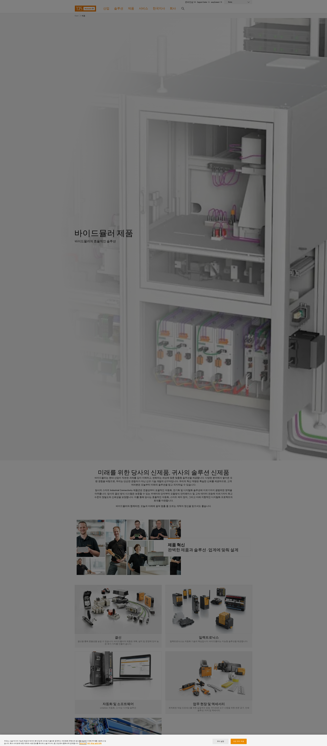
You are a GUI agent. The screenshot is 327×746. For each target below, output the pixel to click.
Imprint (83, 743)
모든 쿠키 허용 (238, 741)
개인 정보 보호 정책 (94, 743)
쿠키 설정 (220, 741)
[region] (163, 740)
